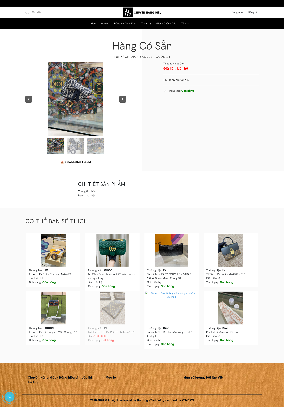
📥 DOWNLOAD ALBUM (75, 162)
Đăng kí (252, 12)
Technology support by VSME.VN (172, 400)
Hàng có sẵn (142, 45)
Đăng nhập (237, 12)
